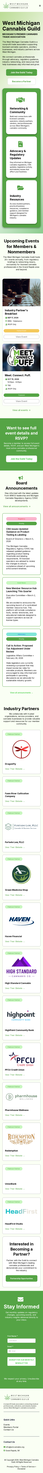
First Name (12, 1336)
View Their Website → (15, 769)
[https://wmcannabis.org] (15, 5)
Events (7, 1424)
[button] (39, 6)
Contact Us (9, 1429)
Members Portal (11, 1427)
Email (10, 1346)
